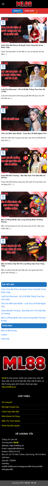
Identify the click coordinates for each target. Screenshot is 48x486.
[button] (3, 4)
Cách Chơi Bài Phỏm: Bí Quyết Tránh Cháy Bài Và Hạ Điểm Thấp (22, 46)
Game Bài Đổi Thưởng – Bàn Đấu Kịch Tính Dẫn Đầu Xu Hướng (23, 177)
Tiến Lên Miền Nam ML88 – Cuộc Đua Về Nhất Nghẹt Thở (23, 133)
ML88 (4, 378)
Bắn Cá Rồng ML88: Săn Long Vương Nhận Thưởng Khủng (22, 221)
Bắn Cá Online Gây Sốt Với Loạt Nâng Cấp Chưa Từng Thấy (22, 265)
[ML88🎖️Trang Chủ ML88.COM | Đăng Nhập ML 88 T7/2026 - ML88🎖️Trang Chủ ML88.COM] (24, 4)
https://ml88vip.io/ (9, 387)
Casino (4, 335)
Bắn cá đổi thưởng (9, 331)
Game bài (5, 339)
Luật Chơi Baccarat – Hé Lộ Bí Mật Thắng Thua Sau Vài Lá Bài (23, 90)
